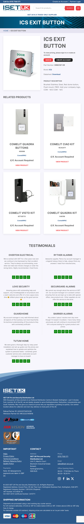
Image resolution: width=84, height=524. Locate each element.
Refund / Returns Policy (12, 461)
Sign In (48, 60)
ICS (50, 70)
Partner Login (75, 2)
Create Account (63, 60)
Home (6, 31)
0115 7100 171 (63, 456)
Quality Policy (8, 464)
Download (56, 74)
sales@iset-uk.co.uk (65, 464)
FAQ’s (5, 454)
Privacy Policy (8, 456)
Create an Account (60, 2)
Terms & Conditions (11, 459)
